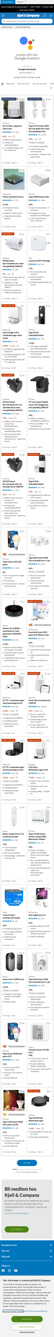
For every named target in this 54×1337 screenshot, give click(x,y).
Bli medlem (16, 1229)
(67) (16, 840)
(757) (17, 490)
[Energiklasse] (5, 554)
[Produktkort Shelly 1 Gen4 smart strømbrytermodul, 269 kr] (14, 897)
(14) (42, 919)
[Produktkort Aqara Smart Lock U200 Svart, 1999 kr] (14, 961)
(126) (17, 1060)
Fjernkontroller (23, 83)
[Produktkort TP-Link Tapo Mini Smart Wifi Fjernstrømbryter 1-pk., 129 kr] (40, 961)
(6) (16, 342)
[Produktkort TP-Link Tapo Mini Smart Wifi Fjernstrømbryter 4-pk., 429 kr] (40, 540)
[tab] (8, 2)
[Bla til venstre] (3, 88)
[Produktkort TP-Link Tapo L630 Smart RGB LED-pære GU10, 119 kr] (14, 1100)
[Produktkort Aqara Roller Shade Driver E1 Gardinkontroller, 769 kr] (14, 816)
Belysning (10, 83)
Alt (2, 83)
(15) (42, 638)
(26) (16, 707)
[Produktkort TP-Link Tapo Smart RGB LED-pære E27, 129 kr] (14, 1032)
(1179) (43, 135)
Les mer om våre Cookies (13, 1311)
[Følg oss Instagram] (9, 1270)
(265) (17, 414)
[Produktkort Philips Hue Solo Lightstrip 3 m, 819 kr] (40, 897)
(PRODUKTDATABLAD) (16, 554)
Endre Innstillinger (27, 1332)
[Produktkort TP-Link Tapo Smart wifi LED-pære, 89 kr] (14, 540)
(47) (16, 270)
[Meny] (3, 16)
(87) (42, 264)
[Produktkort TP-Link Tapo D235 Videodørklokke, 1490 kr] (40, 315)
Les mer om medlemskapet (17, 1213)
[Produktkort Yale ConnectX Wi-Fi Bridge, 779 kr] (40, 243)
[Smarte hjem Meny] (14, 27)
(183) (43, 200)
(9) (42, 843)
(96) (42, 487)
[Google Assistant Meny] (31, 27)
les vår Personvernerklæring (35, 1311)
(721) (17, 132)
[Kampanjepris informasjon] (14, 136)
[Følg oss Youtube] (15, 1270)
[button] (33, 72)
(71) (42, 339)
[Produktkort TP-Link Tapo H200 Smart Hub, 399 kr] (40, 179)
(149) (17, 568)
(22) (42, 411)
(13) (16, 640)
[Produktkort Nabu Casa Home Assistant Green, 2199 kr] (14, 179)
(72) (16, 200)
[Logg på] (44, 15)
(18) (16, 1128)
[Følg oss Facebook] (3, 1270)
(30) (42, 773)
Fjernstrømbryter (40, 83)
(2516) (43, 707)
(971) (43, 564)
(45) (42, 1124)
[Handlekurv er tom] (51, 15)
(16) (16, 983)
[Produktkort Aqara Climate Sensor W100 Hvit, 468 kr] (40, 1032)
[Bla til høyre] (51, 88)
